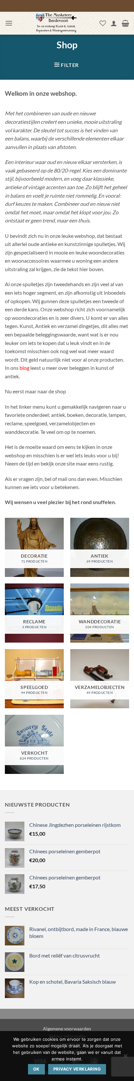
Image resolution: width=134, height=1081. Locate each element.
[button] (9, 23)
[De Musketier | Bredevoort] (56, 23)
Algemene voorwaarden (67, 1028)
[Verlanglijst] (103, 23)
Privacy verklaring (77, 1069)
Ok (36, 1069)
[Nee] (125, 1058)
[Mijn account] (114, 23)
